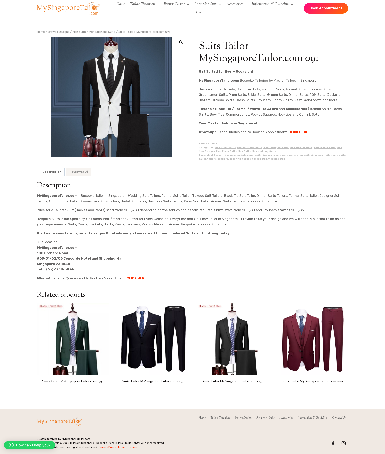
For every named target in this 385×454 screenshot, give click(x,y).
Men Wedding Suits (264, 151)
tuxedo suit (259, 158)
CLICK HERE (137, 278)
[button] (181, 42)
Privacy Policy (107, 447)
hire (264, 155)
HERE (303, 132)
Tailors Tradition (220, 418)
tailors (246, 158)
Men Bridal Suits (225, 147)
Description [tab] (51, 172)
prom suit (274, 155)
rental (293, 155)
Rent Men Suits (265, 418)
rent (285, 155)
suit (335, 155)
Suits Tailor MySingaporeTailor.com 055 (72, 381)
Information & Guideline (312, 418)
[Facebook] (333, 443)
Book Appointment (325, 8)
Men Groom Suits (325, 147)
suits (342, 155)
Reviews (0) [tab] (78, 172)
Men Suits (244, 151)
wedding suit (276, 158)
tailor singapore (217, 158)
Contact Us (205, 12)
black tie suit (215, 155)
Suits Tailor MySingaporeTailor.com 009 (312, 381)
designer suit (251, 155)
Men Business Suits (249, 147)
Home (120, 4)
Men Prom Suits (226, 151)
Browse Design (243, 418)
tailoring (235, 158)
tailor (202, 158)
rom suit (303, 155)
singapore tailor (321, 155)
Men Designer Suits (276, 147)
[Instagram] (343, 443)
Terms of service (128, 447)
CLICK (293, 132)
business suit (233, 155)
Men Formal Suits (301, 147)
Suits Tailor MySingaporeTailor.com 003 (152, 381)
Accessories (286, 418)
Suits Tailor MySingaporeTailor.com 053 (232, 381)
